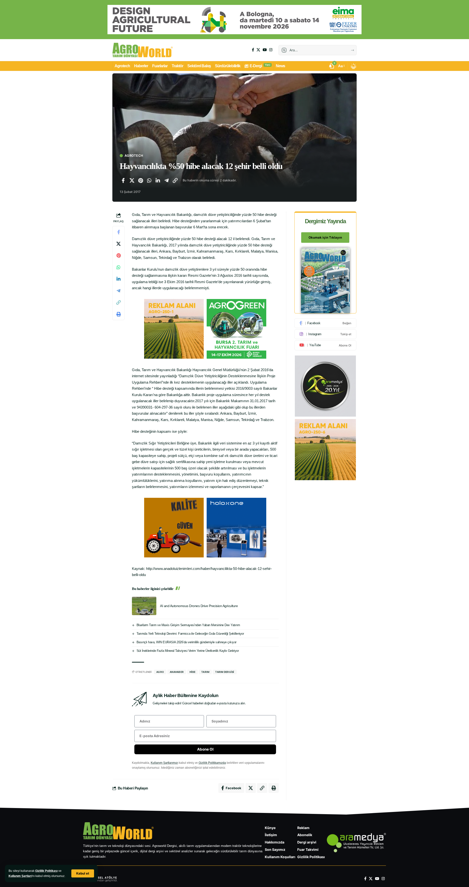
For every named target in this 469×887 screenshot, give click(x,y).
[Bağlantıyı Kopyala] (175, 180)
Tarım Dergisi (224, 671)
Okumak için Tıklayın (325, 238)
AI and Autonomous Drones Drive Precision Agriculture (199, 606)
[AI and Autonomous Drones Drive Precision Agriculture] (144, 606)
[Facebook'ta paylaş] (123, 180)
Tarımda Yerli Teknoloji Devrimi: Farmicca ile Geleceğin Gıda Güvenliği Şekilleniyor (190, 633)
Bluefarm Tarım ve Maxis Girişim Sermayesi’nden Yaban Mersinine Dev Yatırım (188, 625)
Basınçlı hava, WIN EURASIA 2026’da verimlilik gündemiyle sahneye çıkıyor (186, 642)
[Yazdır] (118, 314)
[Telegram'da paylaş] (166, 180)
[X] (258, 50)
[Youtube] (325, 345)
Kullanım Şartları (20, 876)
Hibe (192, 671)
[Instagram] (271, 50)
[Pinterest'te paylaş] (140, 180)
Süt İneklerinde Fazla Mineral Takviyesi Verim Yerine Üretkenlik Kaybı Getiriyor (188, 651)
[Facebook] (253, 50)
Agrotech (134, 155)
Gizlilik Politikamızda (212, 763)
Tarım (205, 671)
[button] (82, 873)
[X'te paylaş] (131, 180)
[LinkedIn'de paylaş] (157, 180)
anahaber (177, 671)
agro (160, 671)
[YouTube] (264, 50)
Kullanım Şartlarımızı (164, 763)
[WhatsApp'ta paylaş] (149, 180)
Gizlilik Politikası (46, 871)
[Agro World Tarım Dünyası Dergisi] (142, 50)
